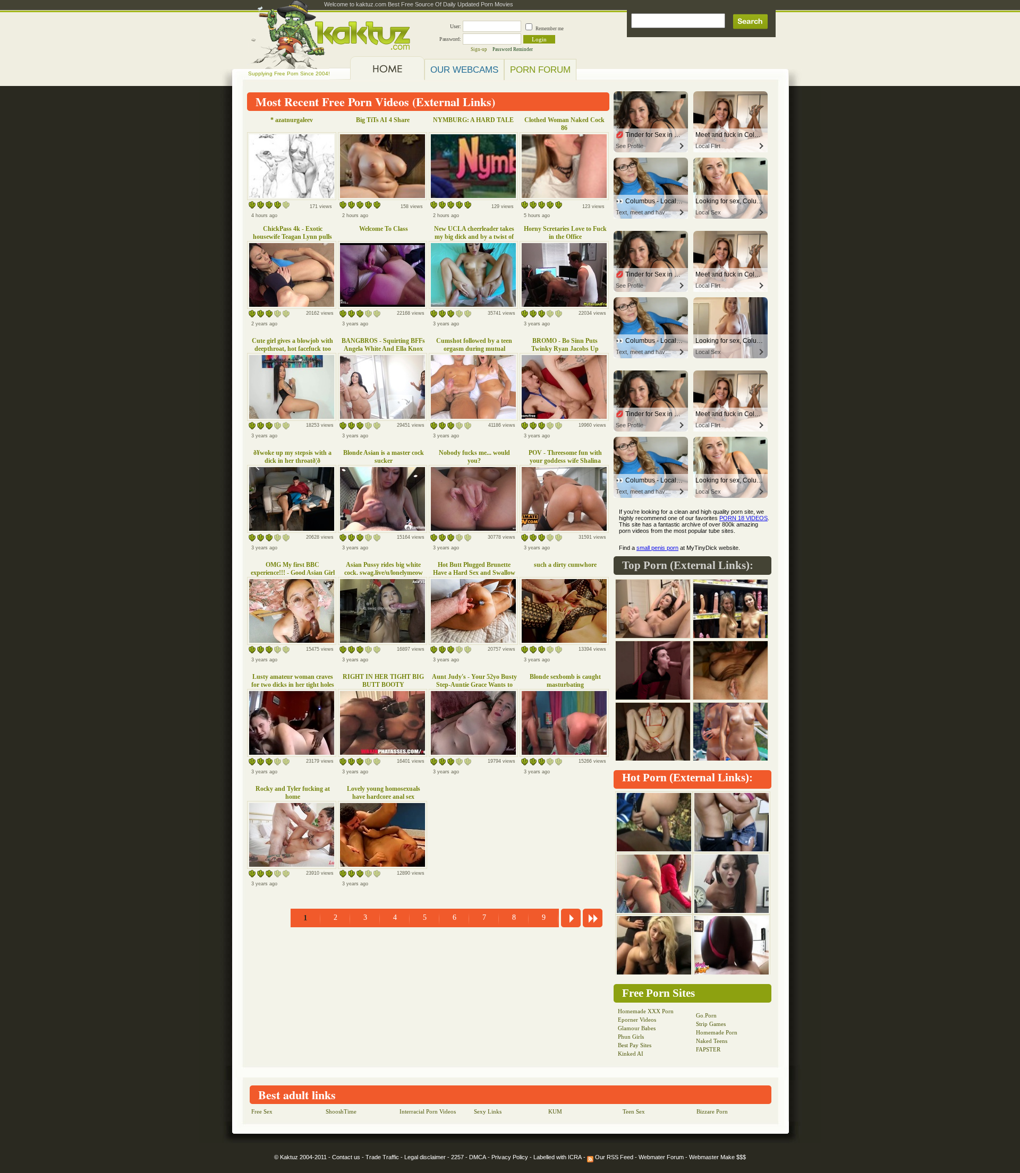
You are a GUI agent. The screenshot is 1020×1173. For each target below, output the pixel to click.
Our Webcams (464, 69)
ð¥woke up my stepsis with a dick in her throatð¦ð (292, 456)
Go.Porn (706, 1015)
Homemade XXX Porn (646, 1011)
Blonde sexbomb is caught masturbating (565, 680)
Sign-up (479, 49)
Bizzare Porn (712, 1111)
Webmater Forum (661, 1157)
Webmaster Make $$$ (717, 1157)
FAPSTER (708, 1049)
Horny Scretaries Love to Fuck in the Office (565, 232)
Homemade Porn (716, 1032)
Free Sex (262, 1111)
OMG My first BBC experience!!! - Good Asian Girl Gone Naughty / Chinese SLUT (292, 572)
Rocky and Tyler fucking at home (293, 792)
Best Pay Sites (634, 1045)
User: (455, 26)
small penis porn (657, 548)
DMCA (477, 1157)
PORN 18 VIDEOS (743, 518)
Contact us (346, 1157)
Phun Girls (631, 1036)
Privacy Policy (509, 1157)
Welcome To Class (383, 228)
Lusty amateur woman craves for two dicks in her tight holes (292, 680)
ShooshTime (341, 1111)
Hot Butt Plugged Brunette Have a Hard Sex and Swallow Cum (474, 572)
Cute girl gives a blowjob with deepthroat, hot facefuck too (292, 344)
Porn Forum (540, 69)
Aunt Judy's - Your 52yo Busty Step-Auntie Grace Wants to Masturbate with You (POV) (474, 684)
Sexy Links (488, 1111)
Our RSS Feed (613, 1157)
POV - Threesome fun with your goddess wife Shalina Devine (565, 460)
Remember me (550, 28)
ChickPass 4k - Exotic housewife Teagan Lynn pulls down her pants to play (292, 236)
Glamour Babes (637, 1028)
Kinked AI (630, 1053)
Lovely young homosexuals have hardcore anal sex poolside (383, 796)
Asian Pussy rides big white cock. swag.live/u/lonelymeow (383, 568)
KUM (555, 1111)
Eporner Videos (637, 1019)
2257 (457, 1157)
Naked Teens (711, 1041)
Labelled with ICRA (557, 1157)
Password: (450, 39)
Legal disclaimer (425, 1157)
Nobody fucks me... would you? (474, 456)
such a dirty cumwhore (565, 564)
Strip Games (711, 1024)
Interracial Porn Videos (428, 1111)
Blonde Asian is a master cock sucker (383, 456)
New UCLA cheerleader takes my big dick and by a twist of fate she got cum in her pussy (474, 236)
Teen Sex (634, 1111)
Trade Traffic (382, 1157)
